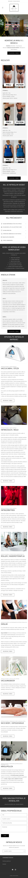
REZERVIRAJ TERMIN (14, 53)
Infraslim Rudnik (15, 875)
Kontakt (4, 864)
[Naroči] (23, 851)
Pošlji (5, 835)
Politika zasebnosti (7, 861)
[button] (2, 7)
